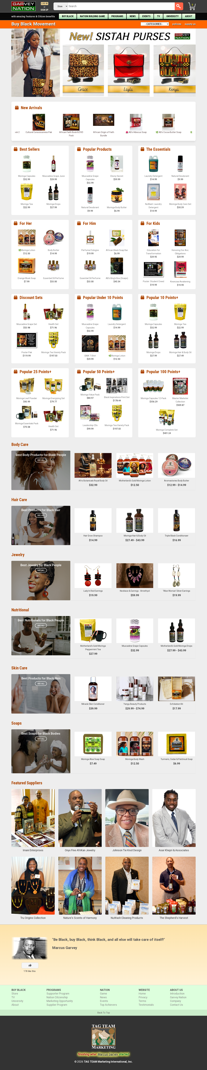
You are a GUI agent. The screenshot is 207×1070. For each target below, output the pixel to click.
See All (40, 460)
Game (103, 993)
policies (176, 23)
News (133, 16)
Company (175, 1001)
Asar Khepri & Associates (174, 850)
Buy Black (67, 16)
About (188, 16)
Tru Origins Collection (33, 917)
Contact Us (176, 1004)
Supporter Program (58, 993)
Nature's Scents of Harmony (80, 917)
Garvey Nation (178, 997)
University (172, 16)
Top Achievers (108, 1004)
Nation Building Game (92, 16)
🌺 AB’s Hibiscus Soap (71, 132)
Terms (142, 1001)
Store (15, 993)
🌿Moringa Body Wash (136, 132)
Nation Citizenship (57, 997)
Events (146, 16)
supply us (190, 23)
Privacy (143, 997)
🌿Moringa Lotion (168, 132)
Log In (44, 3)
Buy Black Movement (33, 24)
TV (158, 16)
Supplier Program (57, 1004)
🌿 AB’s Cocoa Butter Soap (104, 132)
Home (142, 993)
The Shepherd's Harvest (174, 917)
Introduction (177, 993)
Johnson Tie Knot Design (127, 850)
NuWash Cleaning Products (127, 917)
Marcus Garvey (64, 948)
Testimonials (146, 1004)
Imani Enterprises (33, 850)
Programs (117, 16)
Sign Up (44, 10)
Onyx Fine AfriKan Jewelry (80, 850)
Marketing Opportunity (60, 1001)
